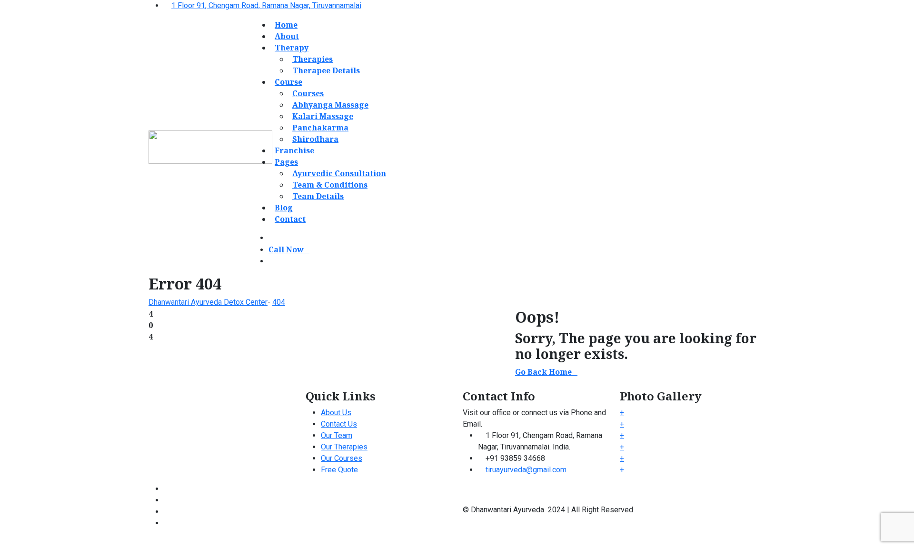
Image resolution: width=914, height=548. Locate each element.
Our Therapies (344, 446)
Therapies (312, 59)
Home (286, 25)
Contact (290, 219)
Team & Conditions (330, 184)
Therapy (291, 47)
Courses (308, 93)
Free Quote (339, 469)
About (287, 36)
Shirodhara (315, 139)
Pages (286, 162)
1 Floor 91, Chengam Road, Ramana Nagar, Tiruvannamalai (266, 5)
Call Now (286, 249)
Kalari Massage (322, 116)
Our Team (336, 435)
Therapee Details (326, 70)
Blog (284, 207)
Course (288, 82)
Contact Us (339, 423)
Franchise (294, 150)
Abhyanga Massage (330, 105)
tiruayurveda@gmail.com (526, 469)
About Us (336, 412)
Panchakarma (320, 127)
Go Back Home (543, 372)
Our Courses (341, 458)
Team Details (318, 196)
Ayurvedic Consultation (339, 173)
